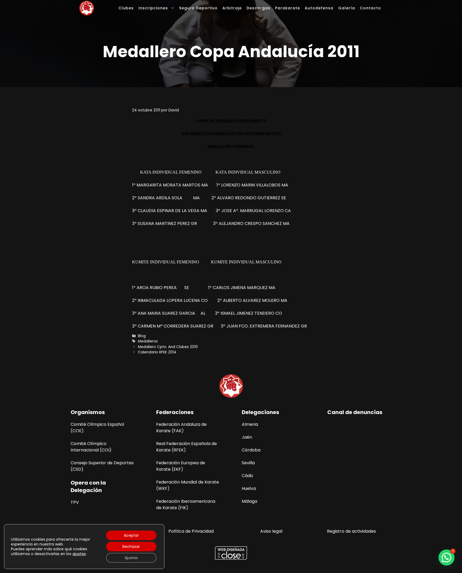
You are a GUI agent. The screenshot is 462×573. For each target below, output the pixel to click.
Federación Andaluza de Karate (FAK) (181, 427)
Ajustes (131, 557)
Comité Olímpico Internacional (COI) (91, 447)
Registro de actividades (351, 531)
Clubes (126, 8)
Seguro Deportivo (198, 8)
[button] (446, 557)
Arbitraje (232, 8)
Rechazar (131, 546)
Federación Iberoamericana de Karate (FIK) (185, 504)
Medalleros (148, 341)
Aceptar (131, 535)
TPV (75, 502)
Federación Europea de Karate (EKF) (180, 466)
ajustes (79, 553)
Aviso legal (271, 531)
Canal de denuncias (354, 412)
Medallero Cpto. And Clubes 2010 (168, 346)
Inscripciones (153, 8)
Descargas (258, 8)
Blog (142, 335)
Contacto (370, 8)
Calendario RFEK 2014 (157, 352)
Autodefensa (319, 8)
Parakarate (287, 8)
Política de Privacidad (191, 531)
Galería (346, 8)
